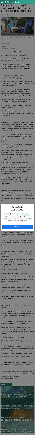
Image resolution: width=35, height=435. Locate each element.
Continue (17, 227)
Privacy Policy (25, 215)
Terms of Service (22, 213)
